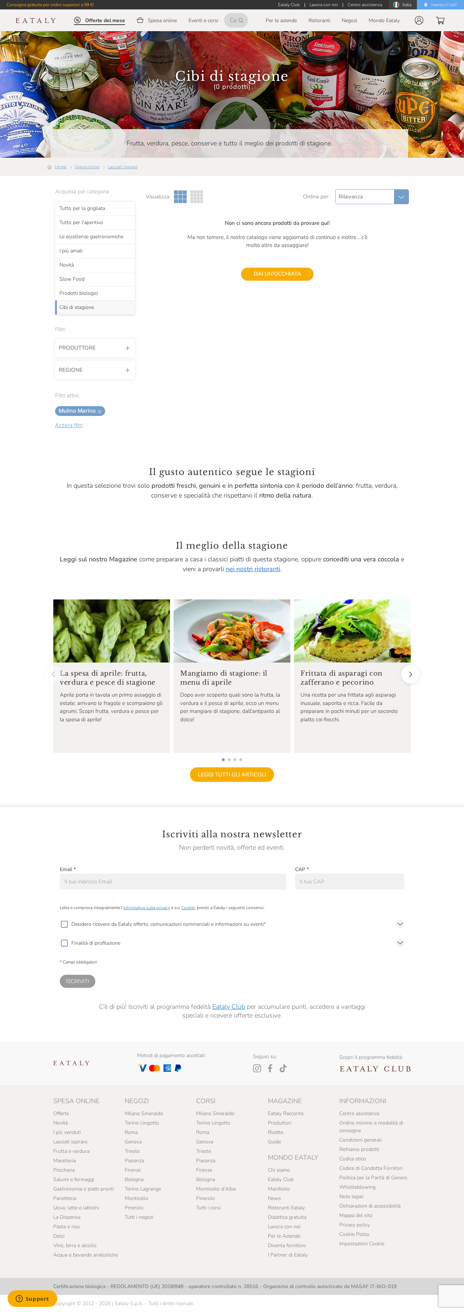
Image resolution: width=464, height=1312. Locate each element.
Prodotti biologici (78, 293)
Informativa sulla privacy (146, 908)
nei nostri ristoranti (253, 569)
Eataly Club (228, 1006)
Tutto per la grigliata (82, 208)
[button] (419, 20)
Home (60, 167)
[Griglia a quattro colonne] (196, 196)
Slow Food (71, 279)
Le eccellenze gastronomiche (91, 236)
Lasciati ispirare (122, 167)
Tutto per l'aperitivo (81, 222)
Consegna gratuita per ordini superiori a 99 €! (50, 5)
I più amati (71, 250)
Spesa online (87, 167)
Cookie (188, 908)
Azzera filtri (69, 425)
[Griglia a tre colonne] (180, 196)
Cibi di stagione (76, 307)
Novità (66, 265)
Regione (71, 370)
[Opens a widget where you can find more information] (32, 1299)
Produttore (77, 347)
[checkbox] (64, 924)
